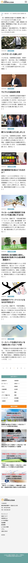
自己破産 (16, 398)
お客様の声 (4, 380)
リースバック (4, 398)
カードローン (4, 383)
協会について (4, 516)
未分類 (15, 389)
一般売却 (3, 400)
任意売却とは (4, 518)
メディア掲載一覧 (5, 395)
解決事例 (16, 400)
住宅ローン (17, 383)
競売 (15, 395)
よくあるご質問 (4, 526)
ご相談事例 (4, 389)
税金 (15, 392)
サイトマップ (4, 514)
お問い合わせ (4, 531)
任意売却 (16, 380)
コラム (3, 386)
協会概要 (3, 522)
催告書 (15, 386)
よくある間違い (4, 520)
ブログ (3, 392)
